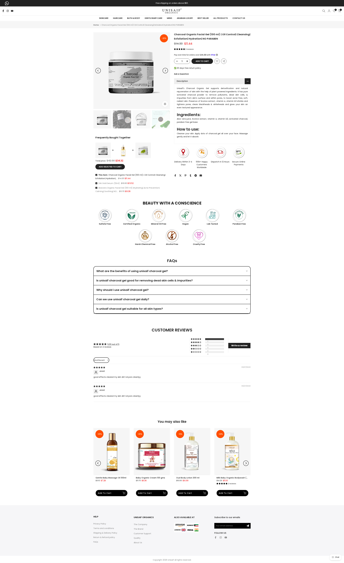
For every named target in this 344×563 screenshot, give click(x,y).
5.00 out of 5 (113, 344)
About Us (138, 542)
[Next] (165, 70)
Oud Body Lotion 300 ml (187, 477)
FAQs (95, 542)
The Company (140, 524)
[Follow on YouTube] (12, 11)
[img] (99, 367)
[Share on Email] (201, 175)
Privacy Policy (99, 523)
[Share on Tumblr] (190, 175)
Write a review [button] (239, 345)
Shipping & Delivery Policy (105, 533)
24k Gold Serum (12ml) (109, 183)
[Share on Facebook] (175, 175)
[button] (179, 49)
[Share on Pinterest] (185, 175)
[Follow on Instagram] (7, 11)
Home (96, 25)
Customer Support (142, 533)
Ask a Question (181, 73)
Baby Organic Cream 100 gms (150, 477)
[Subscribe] (247, 525)
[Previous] (98, 70)
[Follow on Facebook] (3, 11)
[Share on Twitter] (180, 175)
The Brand (138, 529)
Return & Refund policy (104, 537)
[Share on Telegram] (195, 175)
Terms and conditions (103, 528)
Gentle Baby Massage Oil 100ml (111, 477)
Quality (137, 538)
